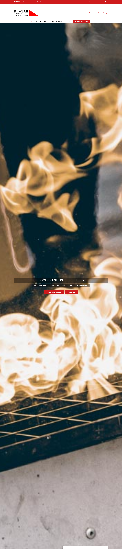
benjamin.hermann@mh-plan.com (36, 1)
